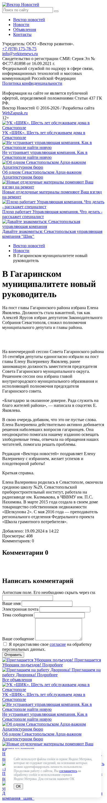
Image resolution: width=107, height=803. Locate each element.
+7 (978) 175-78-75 (19, 48)
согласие (58, 644)
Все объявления (17, 679)
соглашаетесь (68, 771)
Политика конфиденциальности (32, 83)
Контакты (22, 34)
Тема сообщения (17, 615)
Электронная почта (20, 609)
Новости (21, 24)
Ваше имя (11, 603)
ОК (18, 786)
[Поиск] (56, 11)
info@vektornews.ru (20, 53)
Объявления (24, 29)
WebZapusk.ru (15, 113)
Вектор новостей (29, 19)
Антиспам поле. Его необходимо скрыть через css (48, 592)
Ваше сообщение (18, 638)
